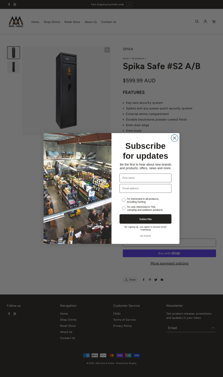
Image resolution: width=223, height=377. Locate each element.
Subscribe (145, 219)
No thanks (145, 235)
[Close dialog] (174, 138)
